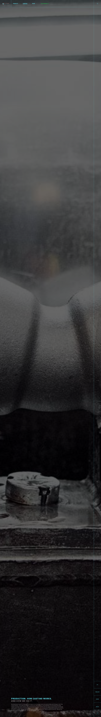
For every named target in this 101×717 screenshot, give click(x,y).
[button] (97, 706)
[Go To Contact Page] (97, 713)
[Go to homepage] (5, 3)
